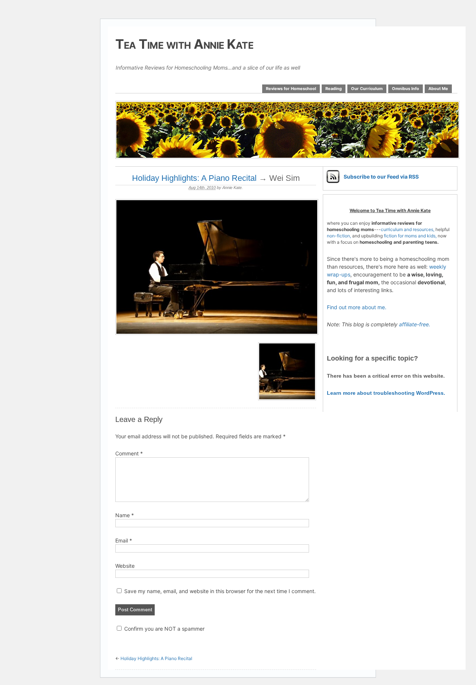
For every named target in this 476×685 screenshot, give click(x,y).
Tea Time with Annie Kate (184, 44)
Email (123, 540)
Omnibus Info (405, 88)
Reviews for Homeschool (291, 88)
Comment (129, 453)
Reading (333, 88)
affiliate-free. (414, 324)
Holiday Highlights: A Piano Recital (194, 178)
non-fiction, (339, 236)
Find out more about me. (356, 307)
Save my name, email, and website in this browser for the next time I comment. (220, 591)
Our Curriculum (367, 88)
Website (125, 566)
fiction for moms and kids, (410, 236)
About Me (438, 88)
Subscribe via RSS (381, 176)
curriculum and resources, (407, 229)
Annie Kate (232, 187)
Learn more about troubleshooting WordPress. (386, 393)
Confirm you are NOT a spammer (164, 628)
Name (124, 515)
